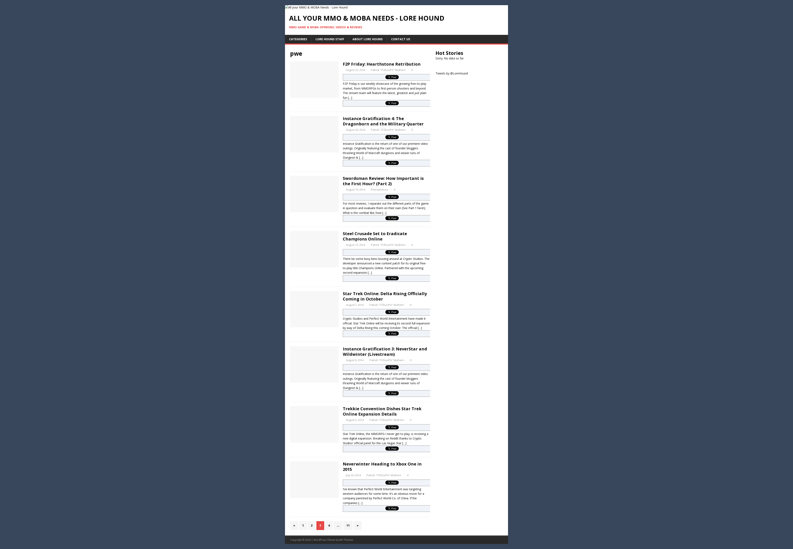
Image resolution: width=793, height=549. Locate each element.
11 (348, 525)
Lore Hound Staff (330, 39)
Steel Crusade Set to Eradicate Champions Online (375, 236)
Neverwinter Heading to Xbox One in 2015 (382, 466)
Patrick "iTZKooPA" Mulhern (388, 70)
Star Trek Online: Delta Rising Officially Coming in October (385, 296)
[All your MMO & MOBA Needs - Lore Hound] (316, 7)
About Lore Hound (368, 39)
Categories (298, 39)
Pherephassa (379, 189)
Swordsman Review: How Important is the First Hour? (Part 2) (383, 181)
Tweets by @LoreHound (452, 73)
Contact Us (400, 39)
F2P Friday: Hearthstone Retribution (382, 64)
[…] (350, 98)
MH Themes (346, 540)
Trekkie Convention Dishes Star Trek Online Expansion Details (382, 411)
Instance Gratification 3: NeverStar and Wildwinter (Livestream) (385, 351)
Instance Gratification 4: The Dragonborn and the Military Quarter (383, 121)
